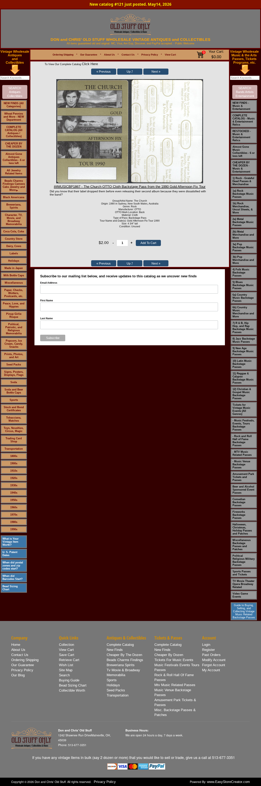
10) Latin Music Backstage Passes (242, 363)
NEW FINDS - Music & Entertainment (241, 105)
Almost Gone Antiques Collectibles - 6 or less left (14, 158)
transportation (117, 695)
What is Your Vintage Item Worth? (10, 541)
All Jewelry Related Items (13, 172)
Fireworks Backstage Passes (238, 514)
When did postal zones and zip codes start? (12, 565)
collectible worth (72, 690)
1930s (13, 485)
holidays (113, 685)
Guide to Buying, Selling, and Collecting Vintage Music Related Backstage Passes (244, 611)
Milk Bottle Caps (13, 275)
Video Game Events (240, 595)
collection (66, 645)
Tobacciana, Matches (13, 419)
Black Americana (13, 197)
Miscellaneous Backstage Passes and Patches (241, 545)
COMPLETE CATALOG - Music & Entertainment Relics (243, 120)
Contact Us (128, 54)
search (64, 675)
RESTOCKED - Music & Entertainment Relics (241, 136)
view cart (66, 650)
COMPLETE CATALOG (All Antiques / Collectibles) (13, 132)
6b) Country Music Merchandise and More (243, 312)
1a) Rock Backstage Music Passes (243, 193)
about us (18, 650)
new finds (115, 650)
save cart (66, 655)
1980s (13, 522)
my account (211, 670)
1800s (13, 456)
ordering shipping (25, 660)
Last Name (46, 318)
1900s (13, 463)
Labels (14, 253)
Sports (14, 399)
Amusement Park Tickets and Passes (243, 477)
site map (65, 670)
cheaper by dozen (168, 655)
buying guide (69, 680)
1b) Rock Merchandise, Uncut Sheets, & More (242, 208)
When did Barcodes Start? (12, 577)
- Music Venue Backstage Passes (241, 464)
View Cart (170, 54)
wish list (66, 665)
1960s (13, 507)
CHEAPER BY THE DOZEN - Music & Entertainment (241, 167)
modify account (214, 660)
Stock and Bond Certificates (14, 409)
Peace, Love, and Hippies (13, 305)
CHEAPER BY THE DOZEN (13, 145)
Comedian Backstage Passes (238, 502)
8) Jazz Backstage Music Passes (243, 340)
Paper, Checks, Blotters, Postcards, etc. (13, 293)
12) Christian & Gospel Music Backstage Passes (241, 394)
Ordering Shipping (63, 54)
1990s (13, 529)
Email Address (48, 282)
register (208, 650)
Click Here (90, 64)
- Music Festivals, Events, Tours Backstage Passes (243, 425)
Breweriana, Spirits (13, 206)
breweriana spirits (121, 665)
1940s (13, 492)
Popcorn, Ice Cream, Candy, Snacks (13, 343)
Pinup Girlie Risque (13, 315)
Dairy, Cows (13, 246)
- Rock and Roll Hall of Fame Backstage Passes (242, 441)
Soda (13, 382)
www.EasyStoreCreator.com (228, 782)
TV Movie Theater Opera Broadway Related (243, 584)
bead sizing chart (72, 685)
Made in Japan (13, 268)
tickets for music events (173, 660)
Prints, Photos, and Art (13, 356)
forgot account (213, 665)
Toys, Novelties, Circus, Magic (14, 429)
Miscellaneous (14, 282)
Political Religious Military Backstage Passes (243, 560)
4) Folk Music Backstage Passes (240, 272)
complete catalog (120, 645)
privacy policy (22, 670)
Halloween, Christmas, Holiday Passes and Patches (242, 529)
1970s (13, 514)
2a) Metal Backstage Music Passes (243, 222)
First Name (46, 300)
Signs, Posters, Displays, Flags (13, 373)
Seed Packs (13, 364)
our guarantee (22, 665)
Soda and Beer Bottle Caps (13, 391)
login (206, 645)
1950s (13, 500)
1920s (13, 478)
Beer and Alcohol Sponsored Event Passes (243, 489)
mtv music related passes (174, 685)
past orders (211, 655)
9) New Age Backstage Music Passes (243, 351)
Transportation (13, 448)
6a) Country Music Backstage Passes (243, 297)
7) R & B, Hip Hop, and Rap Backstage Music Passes (243, 327)
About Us (109, 54)
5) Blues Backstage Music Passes (243, 285)
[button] (103, 72)
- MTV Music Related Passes (242, 453)
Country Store (13, 238)
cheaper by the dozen (124, 655)
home (15, 645)
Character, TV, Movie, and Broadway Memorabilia (13, 219)
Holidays (13, 260)
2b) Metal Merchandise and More (243, 234)
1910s (13, 470)
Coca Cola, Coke (13, 231)
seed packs (116, 690)
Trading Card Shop (14, 440)
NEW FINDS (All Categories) (14, 105)
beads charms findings (125, 660)
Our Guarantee (88, 54)
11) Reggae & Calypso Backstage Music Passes (243, 378)
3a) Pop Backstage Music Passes (243, 247)
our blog (18, 675)
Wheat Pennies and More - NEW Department (13, 116)
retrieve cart (69, 660)
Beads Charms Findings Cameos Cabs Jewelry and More (14, 185)
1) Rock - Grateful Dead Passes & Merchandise (243, 181)
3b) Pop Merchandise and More (243, 260)
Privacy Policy (149, 54)
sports (112, 680)
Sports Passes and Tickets (241, 573)
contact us (19, 655)
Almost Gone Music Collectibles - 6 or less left (243, 151)
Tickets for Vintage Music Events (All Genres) (241, 409)
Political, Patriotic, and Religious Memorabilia (13, 329)
